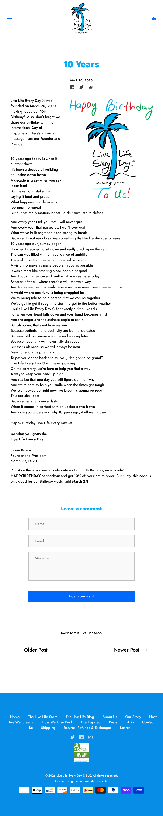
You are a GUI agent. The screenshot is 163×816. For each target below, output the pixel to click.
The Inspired (91, 722)
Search (125, 727)
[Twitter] (72, 736)
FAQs (129, 722)
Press (113, 722)
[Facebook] (81, 736)
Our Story (133, 716)
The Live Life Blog (80, 716)
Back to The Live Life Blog (81, 633)
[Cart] (154, 19)
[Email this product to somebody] (91, 87)
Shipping (48, 727)
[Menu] (9, 19)
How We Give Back (57, 722)
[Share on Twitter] (81, 87)
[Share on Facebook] (72, 87)
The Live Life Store (43, 716)
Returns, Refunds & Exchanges (87, 727)
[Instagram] (90, 736)
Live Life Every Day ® (70, 775)
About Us (109, 716)
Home (15, 716)
